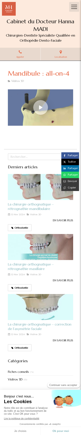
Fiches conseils (18, 372)
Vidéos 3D (15, 379)
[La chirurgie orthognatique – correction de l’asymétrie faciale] (40, 307)
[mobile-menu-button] (74, 7)
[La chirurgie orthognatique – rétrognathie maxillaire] (40, 247)
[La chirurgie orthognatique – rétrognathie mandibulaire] (40, 187)
